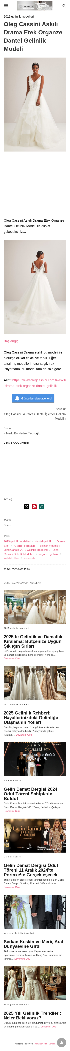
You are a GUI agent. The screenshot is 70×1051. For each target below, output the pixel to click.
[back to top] (61, 1042)
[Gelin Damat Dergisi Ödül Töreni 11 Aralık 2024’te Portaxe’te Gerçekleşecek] (35, 836)
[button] (35, 287)
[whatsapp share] (41, 506)
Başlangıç (11, 341)
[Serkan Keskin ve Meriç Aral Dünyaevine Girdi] (35, 912)
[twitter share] (26, 506)
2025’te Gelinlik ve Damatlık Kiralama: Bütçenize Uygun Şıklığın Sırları (33, 641)
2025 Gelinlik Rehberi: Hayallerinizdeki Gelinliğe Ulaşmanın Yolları (31, 717)
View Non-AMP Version (45, 1044)
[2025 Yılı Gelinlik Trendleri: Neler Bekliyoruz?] (35, 983)
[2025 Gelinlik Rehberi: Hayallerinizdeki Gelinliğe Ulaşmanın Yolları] (35, 683)
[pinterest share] (34, 506)
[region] (35, 187)
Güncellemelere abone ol (36, 398)
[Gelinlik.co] (34, 6)
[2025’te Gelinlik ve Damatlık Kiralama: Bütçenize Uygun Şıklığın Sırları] (35, 607)
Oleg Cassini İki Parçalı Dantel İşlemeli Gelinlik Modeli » (35, 416)
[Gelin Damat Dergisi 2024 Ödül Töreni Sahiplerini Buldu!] (35, 759)
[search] (64, 6)
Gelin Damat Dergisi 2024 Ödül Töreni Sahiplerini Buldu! (30, 794)
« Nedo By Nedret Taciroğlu (22, 433)
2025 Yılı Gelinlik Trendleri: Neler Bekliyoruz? (32, 1015)
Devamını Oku (12, 658)
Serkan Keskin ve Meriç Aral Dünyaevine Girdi (33, 944)
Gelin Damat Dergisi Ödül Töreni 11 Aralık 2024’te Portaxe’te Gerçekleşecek (31, 870)
